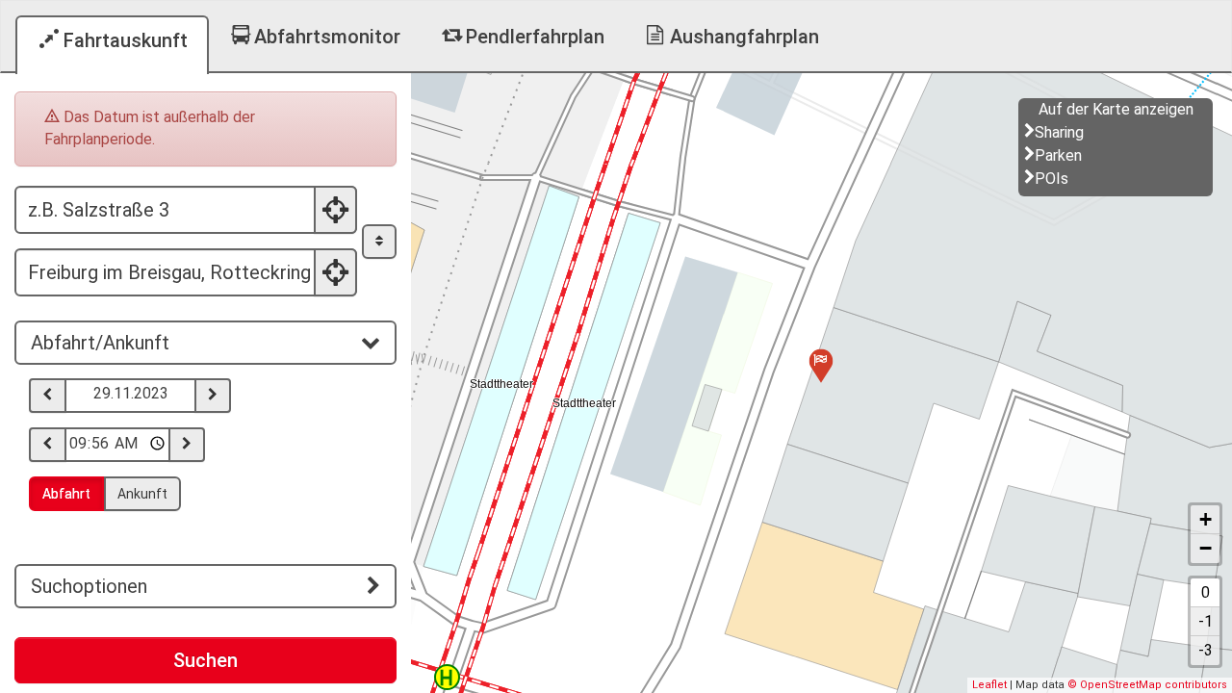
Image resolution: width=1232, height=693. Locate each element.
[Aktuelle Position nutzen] (335, 210)
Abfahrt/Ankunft (100, 342)
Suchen (205, 660)
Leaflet (989, 685)
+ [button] (1205, 519)
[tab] (205, 343)
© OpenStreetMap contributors (1147, 685)
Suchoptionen (89, 586)
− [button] (1205, 548)
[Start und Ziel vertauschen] (379, 241)
